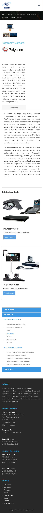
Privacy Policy (9, 503)
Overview (14, 108)
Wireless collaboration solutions (18, 361)
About (6, 493)
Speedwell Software (14, 327)
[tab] (14, 107)
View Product (9, 237)
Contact (6, 501)
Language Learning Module (16, 355)
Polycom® (5, 17)
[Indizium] (7, 5)
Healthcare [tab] (9, 310)
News (6, 498)
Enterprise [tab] (8, 369)
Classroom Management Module (18, 358)
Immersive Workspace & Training (18, 364)
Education (7, 485)
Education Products (12, 320)
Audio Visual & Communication (26, 14)
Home (3, 14)
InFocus (9, 337)
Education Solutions (13, 347)
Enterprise (11, 14)
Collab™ (9, 343)
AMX (8, 330)
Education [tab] (8, 315)
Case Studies (8, 495)
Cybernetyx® (11, 340)
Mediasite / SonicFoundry (16, 324)
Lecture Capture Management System (20, 352)
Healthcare (7, 487)
